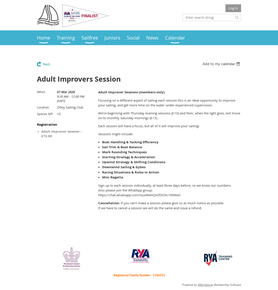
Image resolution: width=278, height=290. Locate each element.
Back (46, 64)
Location (43, 107)
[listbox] (222, 63)
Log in (233, 8)
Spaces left (45, 114)
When (41, 92)
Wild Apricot (205, 285)
